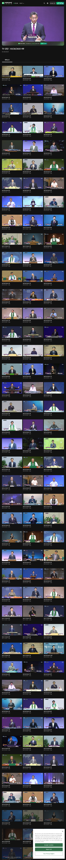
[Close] (62, 831)
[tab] (7, 60)
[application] (33, 23)
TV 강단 (5, 48)
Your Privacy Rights (48, 853)
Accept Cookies (48, 845)
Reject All (49, 849)
